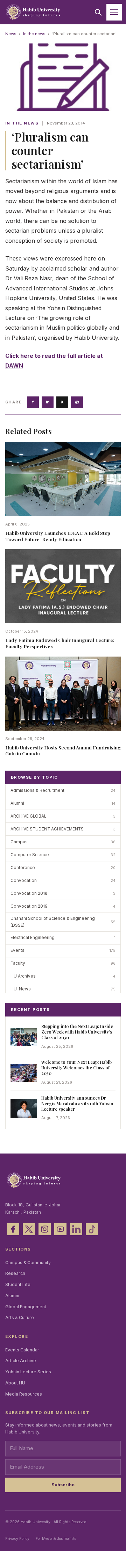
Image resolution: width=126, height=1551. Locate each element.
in (47, 402)
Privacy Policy (17, 1538)
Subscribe (63, 1484)
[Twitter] (29, 1229)
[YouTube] (60, 1229)
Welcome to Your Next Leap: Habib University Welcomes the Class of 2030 (76, 1067)
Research (15, 1273)
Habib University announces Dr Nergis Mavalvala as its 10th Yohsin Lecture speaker (77, 1103)
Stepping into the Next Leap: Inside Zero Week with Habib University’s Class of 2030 (77, 1031)
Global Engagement (25, 1306)
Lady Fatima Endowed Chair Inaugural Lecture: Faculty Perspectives (59, 643)
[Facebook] (13, 1229)
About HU (15, 1382)
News (10, 33)
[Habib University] (33, 12)
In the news (34, 33)
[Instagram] (44, 1229)
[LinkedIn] (76, 1229)
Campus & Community (28, 1262)
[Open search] (98, 12)
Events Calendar (22, 1349)
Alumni (12, 1295)
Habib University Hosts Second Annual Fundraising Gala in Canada (63, 750)
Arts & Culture (19, 1317)
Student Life (17, 1284)
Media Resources (23, 1394)
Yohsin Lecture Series (28, 1371)
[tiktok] (92, 1229)
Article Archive (20, 1360)
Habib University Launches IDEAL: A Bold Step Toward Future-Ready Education (57, 536)
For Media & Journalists (56, 1538)
